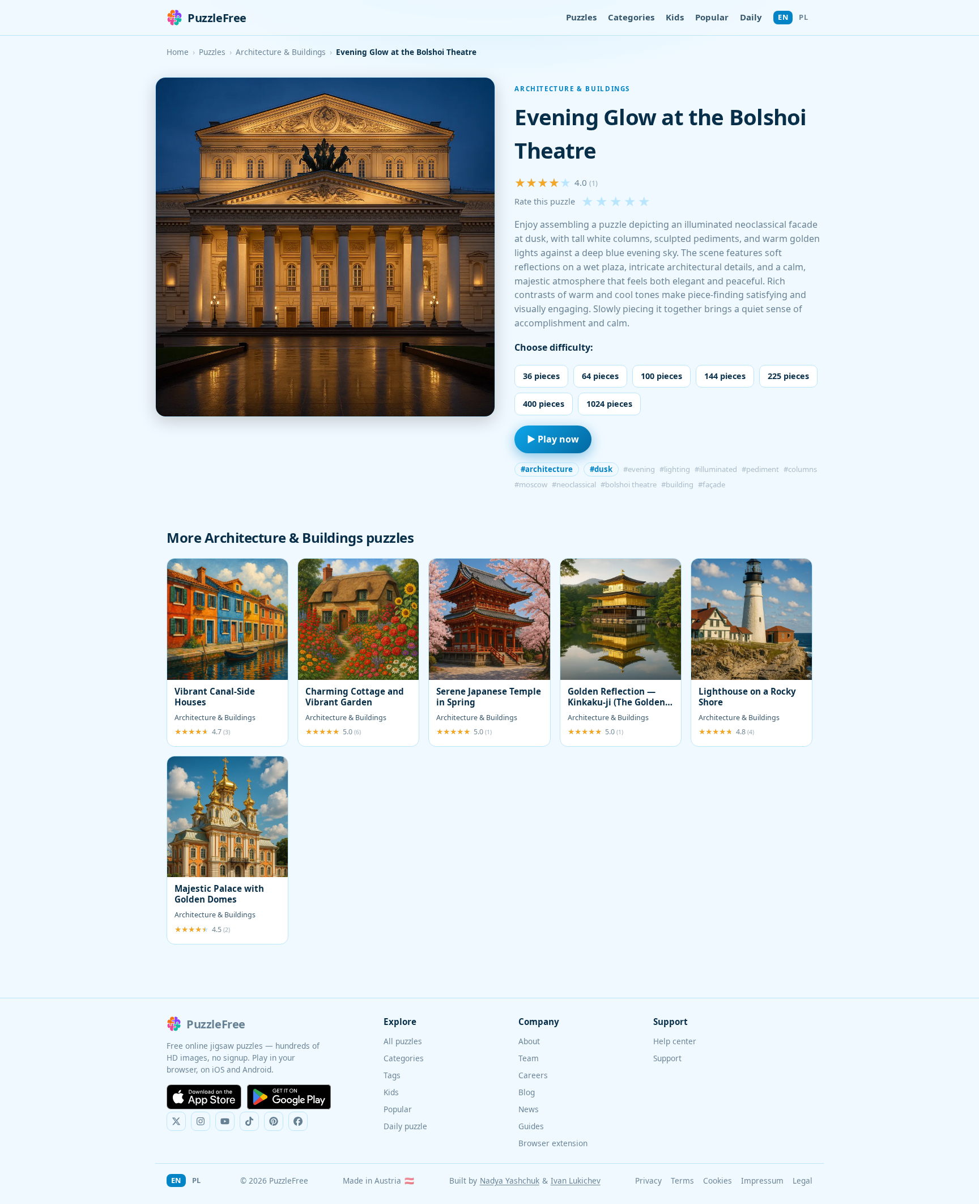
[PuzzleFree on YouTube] (225, 1121)
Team (528, 1058)
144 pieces (725, 376)
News (528, 1109)
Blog (526, 1092)
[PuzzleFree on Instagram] (200, 1121)
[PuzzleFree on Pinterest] (273, 1121)
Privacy (648, 1180)
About (529, 1041)
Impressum (762, 1180)
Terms (682, 1180)
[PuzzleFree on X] (176, 1121)
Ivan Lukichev (576, 1180)
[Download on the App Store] (204, 1096)
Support (667, 1058)
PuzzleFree (217, 17)
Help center (674, 1041)
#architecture (547, 469)
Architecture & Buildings (281, 51)
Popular (712, 17)
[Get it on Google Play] (289, 1096)
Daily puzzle (405, 1126)
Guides (531, 1126)
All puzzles (403, 1041)
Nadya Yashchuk (509, 1180)
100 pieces (661, 376)
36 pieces (541, 376)
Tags (392, 1075)
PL (803, 17)
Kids (675, 17)
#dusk (601, 469)
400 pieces (543, 403)
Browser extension (553, 1143)
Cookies (717, 1180)
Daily (751, 17)
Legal (802, 1180)
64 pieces (600, 376)
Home (178, 51)
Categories (631, 17)
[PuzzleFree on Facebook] (298, 1121)
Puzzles (581, 17)
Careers (533, 1075)
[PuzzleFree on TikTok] (249, 1121)
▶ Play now (553, 439)
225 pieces (788, 376)
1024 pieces (609, 403)
